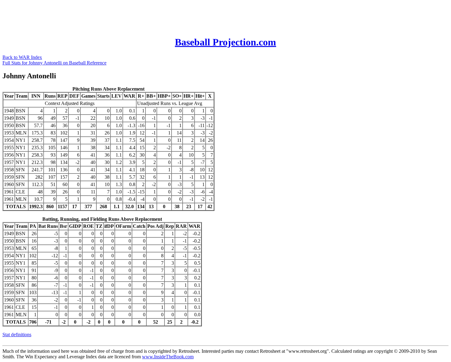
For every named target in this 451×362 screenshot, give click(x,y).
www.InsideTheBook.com (168, 356)
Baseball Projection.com (225, 42)
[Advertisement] (114, 16)
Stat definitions (16, 334)
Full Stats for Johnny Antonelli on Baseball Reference (54, 62)
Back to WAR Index (22, 57)
